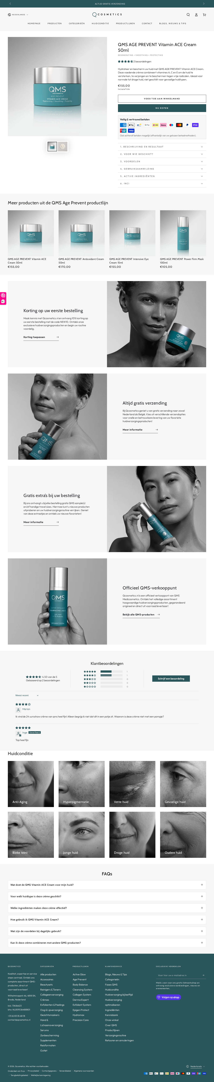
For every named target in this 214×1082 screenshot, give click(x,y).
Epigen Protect (81, 1009)
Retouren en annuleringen (119, 1040)
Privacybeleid (33, 1071)
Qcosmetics (20, 1066)
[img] (23, 704)
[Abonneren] (204, 975)
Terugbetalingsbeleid (19, 1075)
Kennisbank (111, 1015)
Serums (44, 1030)
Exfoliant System (82, 1004)
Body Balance (80, 984)
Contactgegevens (49, 1071)
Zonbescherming (49, 1035)
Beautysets (46, 984)
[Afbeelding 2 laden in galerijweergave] (62, 146)
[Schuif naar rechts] (203, 4)
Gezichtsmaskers (49, 1015)
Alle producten (48, 974)
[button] (188, 14)
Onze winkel (111, 1020)
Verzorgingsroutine (115, 1035)
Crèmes (44, 999)
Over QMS (111, 1025)
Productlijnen (112, 1030)
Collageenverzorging (51, 994)
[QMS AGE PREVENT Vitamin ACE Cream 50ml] (31, 233)
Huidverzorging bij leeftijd (119, 994)
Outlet (43, 1050)
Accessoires (46, 979)
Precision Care (81, 1020)
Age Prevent (79, 979)
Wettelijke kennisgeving (40, 1075)
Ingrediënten (112, 1009)
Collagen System (82, 994)
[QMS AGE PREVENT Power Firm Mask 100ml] (183, 233)
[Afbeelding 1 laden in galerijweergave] (52, 146)
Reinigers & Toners (50, 989)
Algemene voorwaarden (84, 1071)
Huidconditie (112, 989)
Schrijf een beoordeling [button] (171, 678)
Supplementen (48, 1040)
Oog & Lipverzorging (51, 1009)
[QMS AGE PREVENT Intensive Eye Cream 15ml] (132, 233)
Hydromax (78, 1015)
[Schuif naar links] (10, 4)
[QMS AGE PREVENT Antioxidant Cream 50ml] (82, 233)
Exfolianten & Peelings (52, 1004)
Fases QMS (111, 984)
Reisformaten (48, 1045)
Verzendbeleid (65, 1071)
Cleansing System (82, 989)
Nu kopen (162, 108)
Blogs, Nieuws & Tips (116, 974)
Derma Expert (81, 999)
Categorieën (112, 979)
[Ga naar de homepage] (107, 14)
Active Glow (79, 974)
